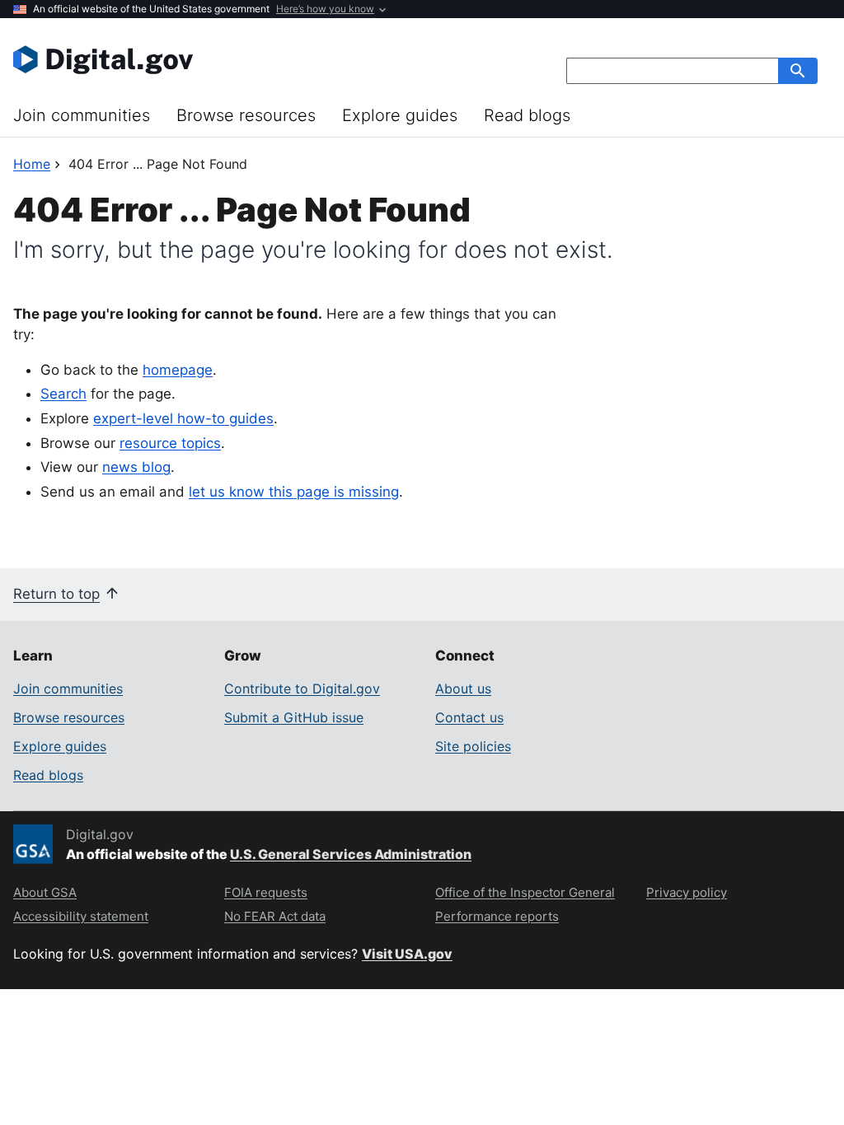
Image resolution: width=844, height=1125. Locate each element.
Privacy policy (686, 892)
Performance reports (497, 916)
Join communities (81, 115)
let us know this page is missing (294, 491)
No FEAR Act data (275, 916)
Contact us (469, 717)
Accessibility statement (80, 916)
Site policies (473, 746)
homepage (178, 370)
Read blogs (527, 115)
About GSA (45, 892)
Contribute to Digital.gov (302, 688)
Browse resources (246, 115)
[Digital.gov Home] (217, 59)
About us (463, 688)
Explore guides (399, 115)
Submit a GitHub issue (293, 717)
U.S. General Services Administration (350, 854)
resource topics (170, 443)
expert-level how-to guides (183, 418)
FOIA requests (265, 892)
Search (63, 393)
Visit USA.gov (407, 953)
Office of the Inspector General (525, 892)
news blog (136, 467)
